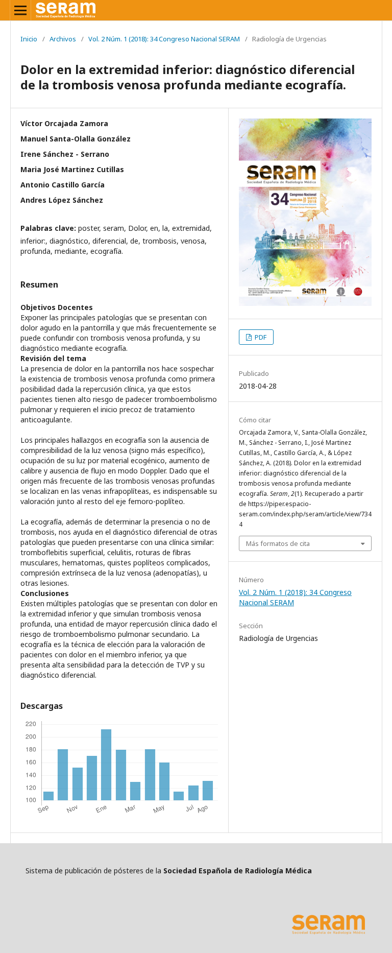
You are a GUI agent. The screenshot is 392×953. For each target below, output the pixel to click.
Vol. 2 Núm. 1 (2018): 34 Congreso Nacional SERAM (164, 38)
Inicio (28, 38)
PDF (259, 337)
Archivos (63, 38)
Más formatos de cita (278, 543)
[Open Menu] (20, 10)
